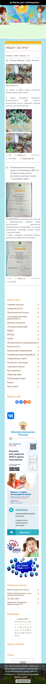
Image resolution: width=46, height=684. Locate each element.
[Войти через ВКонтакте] (21, 402)
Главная (9, 56)
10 (21, 627)
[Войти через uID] (17, 402)
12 (25, 627)
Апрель (22, 56)
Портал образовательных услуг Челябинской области (19, 594)
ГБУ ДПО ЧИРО (13, 599)
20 (28, 630)
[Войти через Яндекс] (25, 402)
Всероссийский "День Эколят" (25, 60)
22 (16, 633)
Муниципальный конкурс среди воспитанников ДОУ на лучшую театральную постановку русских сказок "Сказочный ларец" (24, 173)
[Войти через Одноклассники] (29, 402)
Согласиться (23, 681)
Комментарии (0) (28, 158)
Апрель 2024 (23, 619)
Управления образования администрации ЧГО (17, 603)
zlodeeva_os (21, 155)
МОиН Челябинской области (18, 590)
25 (23, 633)
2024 (16, 56)
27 (28, 633)
